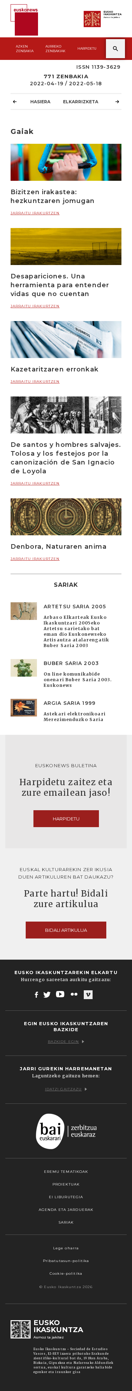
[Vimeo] (88, 994)
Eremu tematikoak (66, 1171)
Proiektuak (66, 1184)
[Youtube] (60, 994)
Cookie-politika (66, 1273)
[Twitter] (47, 994)
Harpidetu (86, 48)
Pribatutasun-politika (66, 1260)
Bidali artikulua (66, 930)
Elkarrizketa (80, 101)
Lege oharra (66, 1248)
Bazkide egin (63, 1041)
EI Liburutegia (66, 1197)
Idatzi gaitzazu (63, 1089)
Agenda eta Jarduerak (66, 1209)
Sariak (66, 1222)
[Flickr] (74, 994)
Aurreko (55, 48)
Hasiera (40, 101)
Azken (24, 48)
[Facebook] (36, 994)
